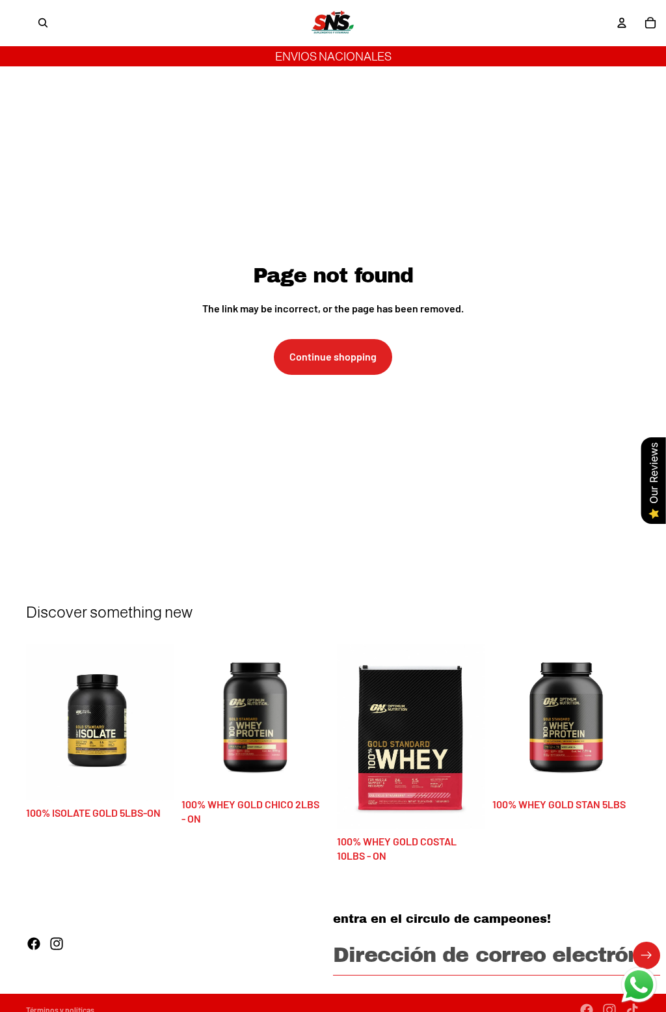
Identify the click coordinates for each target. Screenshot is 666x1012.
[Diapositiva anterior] (40, 722)
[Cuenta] (621, 22)
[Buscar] (43, 22)
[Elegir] (153, 781)
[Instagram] (56, 943)
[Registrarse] (646, 955)
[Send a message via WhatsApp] (639, 984)
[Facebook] (34, 943)
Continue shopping (333, 356)
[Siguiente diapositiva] (159, 722)
